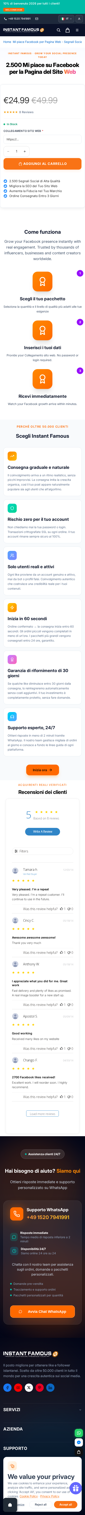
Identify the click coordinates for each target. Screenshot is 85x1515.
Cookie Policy (29, 1496)
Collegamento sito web (23, 131)
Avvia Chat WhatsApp (47, 1312)
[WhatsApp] (79, 1433)
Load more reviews (42, 1114)
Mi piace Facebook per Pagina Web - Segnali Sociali (48, 41)
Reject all (41, 1504)
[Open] (10, 1505)
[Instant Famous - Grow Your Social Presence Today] (24, 30)
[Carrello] (79, 1452)
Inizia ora (40, 770)
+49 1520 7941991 (48, 1217)
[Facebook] (7, 1388)
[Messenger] (79, 1442)
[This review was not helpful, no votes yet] (68, 909)
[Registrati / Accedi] (79, 18)
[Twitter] (29, 1388)
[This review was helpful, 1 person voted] (61, 909)
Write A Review (42, 831)
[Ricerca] (58, 30)
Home (7, 41)
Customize (17, 1504)
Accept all (65, 1504)
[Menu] (77, 30)
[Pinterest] (39, 1388)
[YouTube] (18, 1388)
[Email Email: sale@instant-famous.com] (36, 19)
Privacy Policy (49, 1496)
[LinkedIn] (50, 1388)
